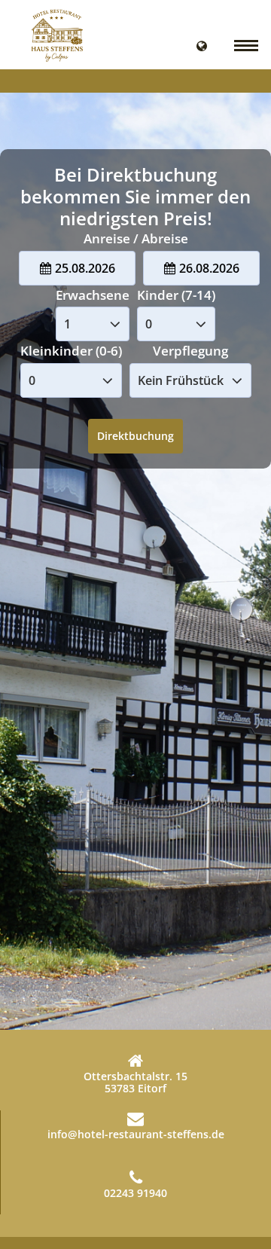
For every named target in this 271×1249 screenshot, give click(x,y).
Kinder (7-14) (176, 295)
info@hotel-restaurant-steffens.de (135, 1134)
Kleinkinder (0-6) (71, 350)
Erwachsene (92, 295)
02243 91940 (135, 1193)
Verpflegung (190, 350)
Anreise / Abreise (136, 238)
